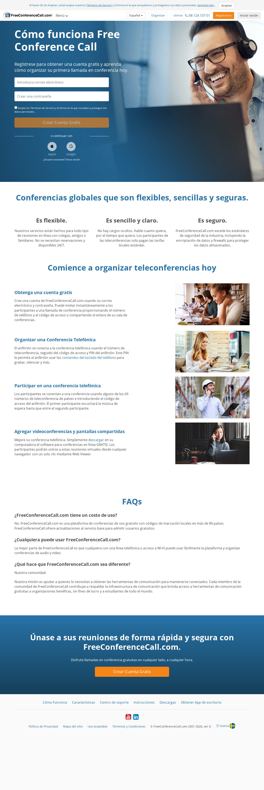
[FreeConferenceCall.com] (28, 15)
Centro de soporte (114, 702)
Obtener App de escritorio (201, 702)
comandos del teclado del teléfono (89, 357)
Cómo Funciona (55, 702)
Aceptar (226, 5)
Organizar (158, 15)
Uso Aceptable (97, 726)
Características (83, 702)
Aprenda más (205, 5)
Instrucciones (144, 702)
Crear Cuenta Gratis (61, 122)
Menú (60, 15)
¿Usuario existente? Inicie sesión (61, 159)
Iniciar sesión (249, 15)
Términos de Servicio (99, 5)
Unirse (178, 15)
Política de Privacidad (43, 726)
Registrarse (223, 15)
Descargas (168, 702)
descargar (96, 440)
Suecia (224, 726)
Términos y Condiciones (128, 726)
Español (135, 15)
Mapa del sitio (73, 726)
